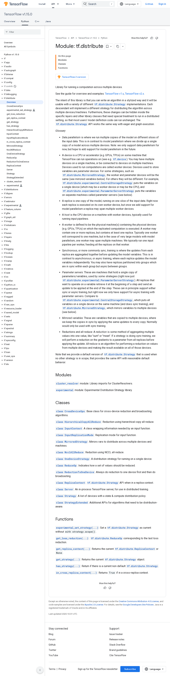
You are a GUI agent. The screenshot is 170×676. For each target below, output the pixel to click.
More (69, 3)
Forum (52, 639)
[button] (21, 59)
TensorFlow (61, 38)
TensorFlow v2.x (134, 93)
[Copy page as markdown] (118, 46)
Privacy (62, 669)
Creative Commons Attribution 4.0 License (139, 601)
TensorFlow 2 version (74, 76)
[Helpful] (151, 38)
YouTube (53, 655)
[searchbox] (22, 32)
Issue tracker (116, 634)
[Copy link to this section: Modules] (74, 375)
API (53, 3)
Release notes (116, 639)
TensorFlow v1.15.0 (18, 14)
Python (25, 21)
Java (48, 21)
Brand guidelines (118, 650)
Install (42, 3)
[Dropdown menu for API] (59, 4)
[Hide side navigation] (40, 670)
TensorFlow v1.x (114, 93)
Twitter (52, 650)
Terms (52, 669)
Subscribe (130, 669)
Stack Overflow (117, 644)
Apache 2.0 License (94, 604)
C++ (37, 21)
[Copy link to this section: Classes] (73, 403)
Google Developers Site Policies (138, 604)
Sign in (162, 4)
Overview (9, 21)
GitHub (149, 3)
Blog (51, 634)
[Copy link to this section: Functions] (76, 520)
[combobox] (98, 4)
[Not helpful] (156, 38)
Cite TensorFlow (117, 655)
